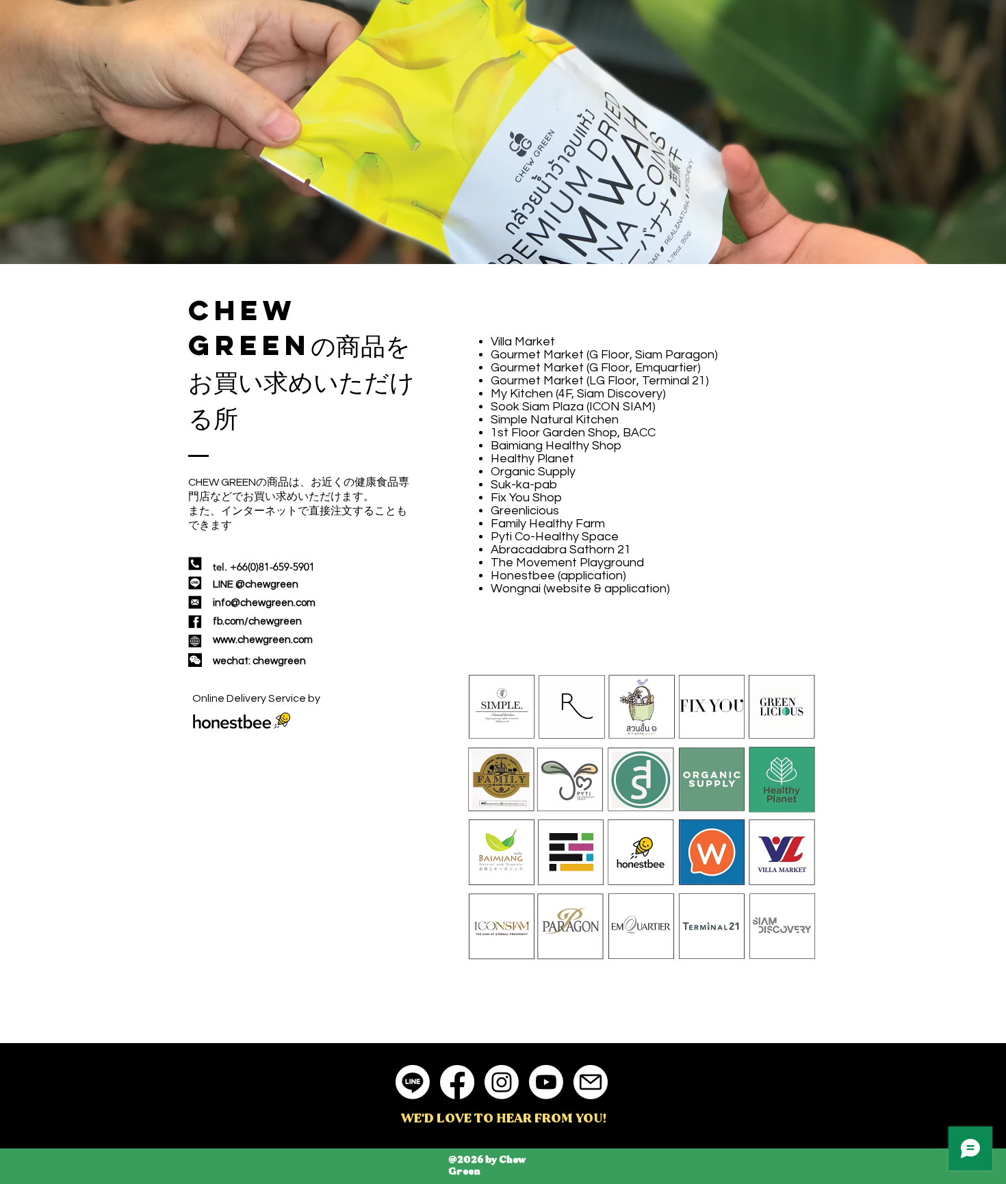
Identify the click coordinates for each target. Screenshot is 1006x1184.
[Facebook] (457, 1082)
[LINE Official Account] (413, 1082)
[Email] (590, 1082)
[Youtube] (546, 1082)
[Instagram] (502, 1082)
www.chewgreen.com (263, 640)
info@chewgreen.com (264, 603)
